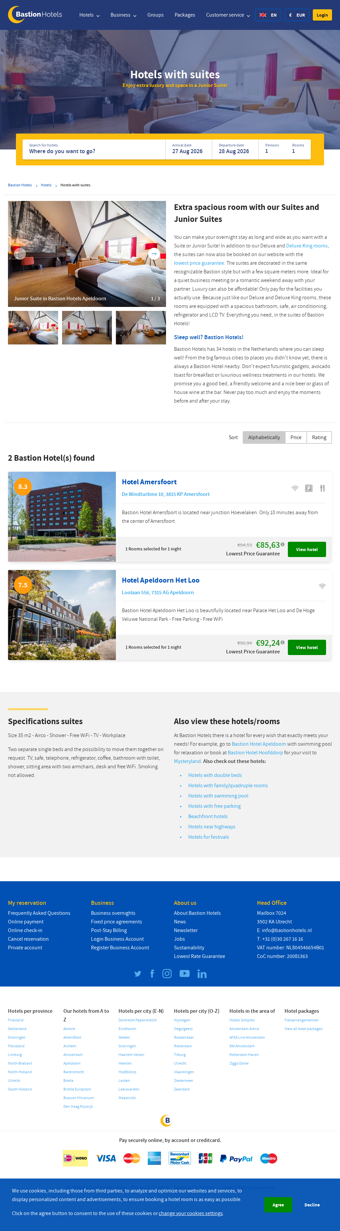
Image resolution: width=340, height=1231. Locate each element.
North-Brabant (20, 1063)
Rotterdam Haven (244, 1055)
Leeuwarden (129, 1089)
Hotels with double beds (215, 775)
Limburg (15, 1055)
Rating (319, 437)
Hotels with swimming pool (218, 796)
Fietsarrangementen (302, 1020)
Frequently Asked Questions (39, 913)
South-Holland (20, 1089)
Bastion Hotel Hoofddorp (255, 752)
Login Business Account (117, 939)
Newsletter (186, 930)
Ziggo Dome (239, 1063)
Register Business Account (120, 947)
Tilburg (180, 1055)
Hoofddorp (127, 1072)
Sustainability (189, 947)
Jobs (179, 939)
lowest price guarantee (199, 263)
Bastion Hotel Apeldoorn (259, 744)
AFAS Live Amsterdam (247, 1037)
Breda (68, 1081)
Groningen (17, 1037)
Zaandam (182, 1089)
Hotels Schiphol (242, 1020)
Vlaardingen (184, 1072)
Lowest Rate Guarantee (199, 956)
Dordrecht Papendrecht (138, 1020)
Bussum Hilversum (78, 1098)
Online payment (25, 921)
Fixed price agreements (116, 921)
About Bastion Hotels (197, 913)
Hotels (87, 15)
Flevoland (16, 1046)
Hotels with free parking (214, 806)
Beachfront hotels (208, 816)
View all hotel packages (303, 1029)
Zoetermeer (183, 1081)
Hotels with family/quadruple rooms (228, 785)
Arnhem (69, 1046)
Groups (155, 15)
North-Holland (20, 1072)
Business (121, 15)
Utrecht (14, 1081)
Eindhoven (127, 1029)
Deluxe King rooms (307, 245)
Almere (69, 1029)
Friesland (16, 1020)
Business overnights (113, 913)
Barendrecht (73, 1072)
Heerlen (125, 1063)
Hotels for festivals (208, 837)
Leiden (124, 1081)
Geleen (124, 1037)
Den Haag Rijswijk (78, 1106)
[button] (322, 15)
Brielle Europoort (77, 1089)
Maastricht (127, 1098)
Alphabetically (264, 437)
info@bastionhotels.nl (287, 930)
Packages (185, 15)
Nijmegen (182, 1020)
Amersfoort (72, 1037)
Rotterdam (183, 1046)
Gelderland (17, 1029)
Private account (25, 947)
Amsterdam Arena (244, 1029)
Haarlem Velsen (131, 1055)
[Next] (154, 254)
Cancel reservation (28, 939)
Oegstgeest (183, 1029)
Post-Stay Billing (109, 930)
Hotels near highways (211, 826)
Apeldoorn (72, 1063)
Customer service (225, 15)
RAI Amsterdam (242, 1046)
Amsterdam (73, 1055)
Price (296, 437)
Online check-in (25, 930)
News (180, 921)
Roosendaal (184, 1037)
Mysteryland (187, 761)
